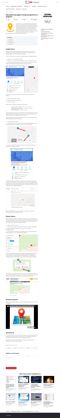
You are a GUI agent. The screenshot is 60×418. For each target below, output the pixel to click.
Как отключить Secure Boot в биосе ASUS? (36, 402)
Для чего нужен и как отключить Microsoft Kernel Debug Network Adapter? (10, 386)
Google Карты (11, 39)
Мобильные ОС (27, 6)
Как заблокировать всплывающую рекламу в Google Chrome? (48, 402)
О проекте (8, 411)
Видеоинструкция (12, 42)
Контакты (37, 411)
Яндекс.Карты (11, 41)
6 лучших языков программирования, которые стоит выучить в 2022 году (36, 386)
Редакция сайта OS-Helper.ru (16, 411)
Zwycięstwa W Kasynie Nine (45, 31)
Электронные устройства (42, 6)
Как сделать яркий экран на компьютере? (23, 402)
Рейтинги (7, 6)
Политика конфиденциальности (28, 411)
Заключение (11, 44)
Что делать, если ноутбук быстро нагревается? (48, 385)
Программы (34, 6)
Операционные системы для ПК (16, 6)
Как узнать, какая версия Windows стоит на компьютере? (23, 385)
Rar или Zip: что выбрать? (11, 401)
